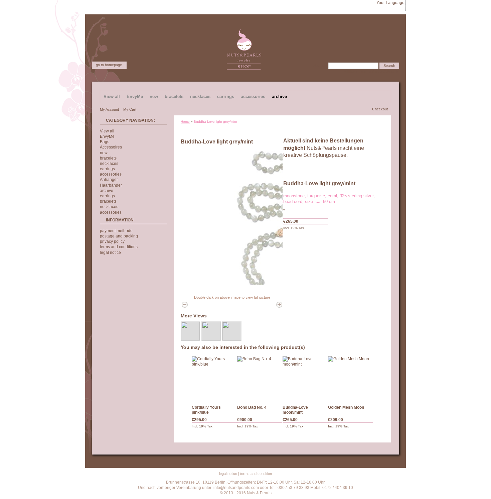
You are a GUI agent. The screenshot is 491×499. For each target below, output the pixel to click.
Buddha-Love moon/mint (295, 410)
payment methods (116, 230)
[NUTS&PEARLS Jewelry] (244, 32)
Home (185, 121)
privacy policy (112, 241)
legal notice (110, 252)
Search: (320, 65)
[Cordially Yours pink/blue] (214, 379)
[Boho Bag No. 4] (260, 379)
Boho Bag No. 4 (252, 407)
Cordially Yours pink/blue (206, 410)
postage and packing (119, 236)
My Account (109, 109)
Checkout (380, 109)
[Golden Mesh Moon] (350, 379)
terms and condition (256, 474)
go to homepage (109, 65)
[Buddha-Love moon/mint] (305, 379)
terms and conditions (119, 246)
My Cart (129, 109)
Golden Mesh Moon (346, 407)
